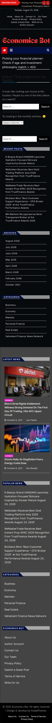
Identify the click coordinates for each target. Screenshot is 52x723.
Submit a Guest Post (20, 22)
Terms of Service (19, 19)
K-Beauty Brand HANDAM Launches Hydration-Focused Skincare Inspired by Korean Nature (25, 160)
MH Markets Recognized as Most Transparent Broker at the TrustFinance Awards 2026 (23, 217)
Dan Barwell (31, 468)
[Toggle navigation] (11, 50)
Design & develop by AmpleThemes (26, 710)
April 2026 (11, 266)
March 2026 (12, 272)
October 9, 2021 (15, 420)
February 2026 (13, 278)
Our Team (42, 16)
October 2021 (12, 284)
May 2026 (10, 259)
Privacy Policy (36, 19)
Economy (10, 311)
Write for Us (37, 22)
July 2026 (10, 247)
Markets (9, 317)
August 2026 (12, 241)
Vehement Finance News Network (24, 336)
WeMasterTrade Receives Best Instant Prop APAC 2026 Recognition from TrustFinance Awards (25, 188)
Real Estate (11, 330)
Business (10, 305)
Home (9, 16)
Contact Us (31, 16)
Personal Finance (15, 323)
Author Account (27, 25)
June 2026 (11, 253)
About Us (19, 16)
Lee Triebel (31, 420)
